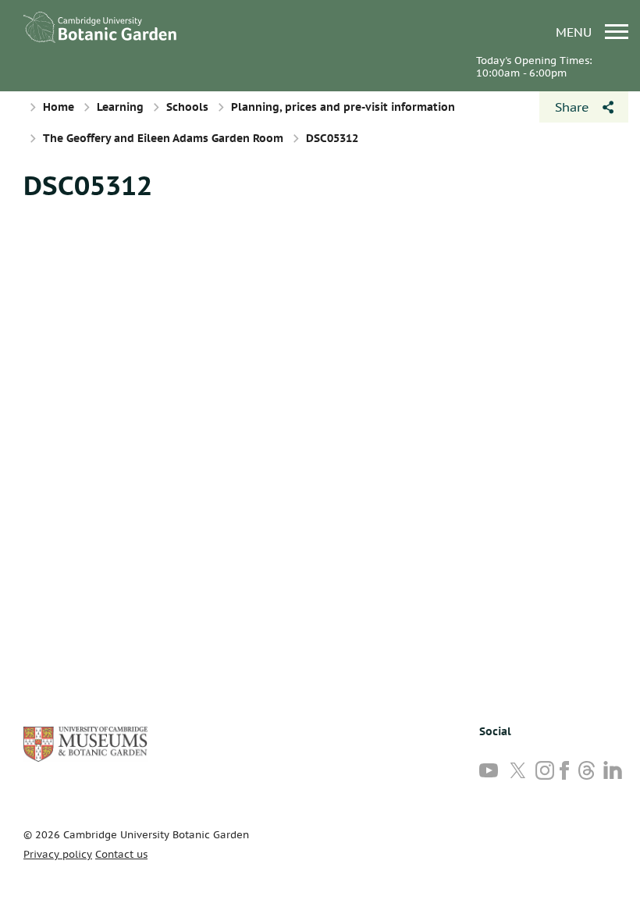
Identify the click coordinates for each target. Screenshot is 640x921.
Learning (120, 107)
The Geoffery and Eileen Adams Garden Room (163, 138)
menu (576, 31)
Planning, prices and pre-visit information (343, 107)
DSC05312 (87, 185)
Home (58, 107)
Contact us (121, 854)
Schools (187, 107)
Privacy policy (57, 854)
